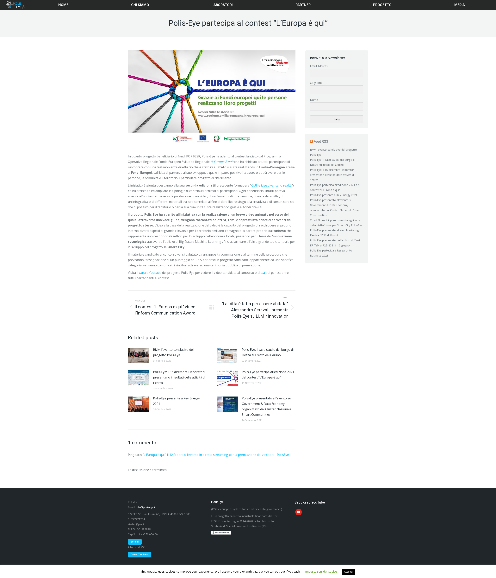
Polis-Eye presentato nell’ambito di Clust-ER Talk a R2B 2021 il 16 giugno (335, 242)
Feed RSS (320, 141)
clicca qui (264, 272)
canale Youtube (149, 272)
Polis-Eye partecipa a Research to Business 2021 (331, 253)
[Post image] (138, 355)
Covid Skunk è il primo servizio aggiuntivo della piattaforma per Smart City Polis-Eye (336, 222)
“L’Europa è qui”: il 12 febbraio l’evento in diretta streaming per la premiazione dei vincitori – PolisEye (216, 455)
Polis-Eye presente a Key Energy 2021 (176, 401)
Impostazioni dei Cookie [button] (321, 571)
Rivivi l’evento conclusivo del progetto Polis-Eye (173, 352)
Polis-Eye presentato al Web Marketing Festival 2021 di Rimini (334, 232)
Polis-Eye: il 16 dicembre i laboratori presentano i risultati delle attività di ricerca (179, 377)
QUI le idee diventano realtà (271, 185)
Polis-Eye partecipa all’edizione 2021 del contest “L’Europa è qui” (268, 374)
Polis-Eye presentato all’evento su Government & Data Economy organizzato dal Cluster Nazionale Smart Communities (266, 406)
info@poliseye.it (146, 507)
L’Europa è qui (222, 162)
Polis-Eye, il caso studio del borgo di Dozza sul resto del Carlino (268, 352)
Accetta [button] (348, 571)
